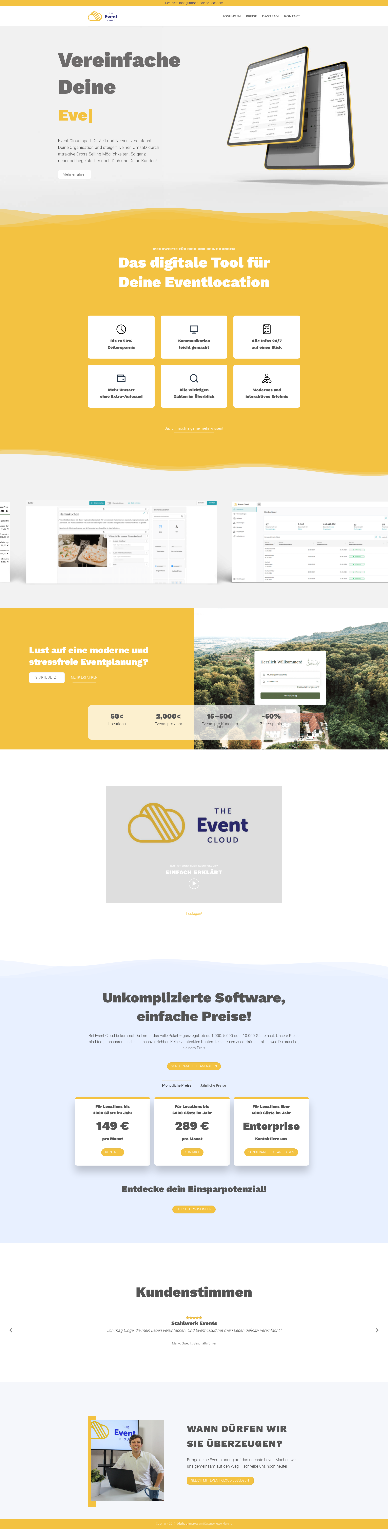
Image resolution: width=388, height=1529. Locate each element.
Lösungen (232, 16)
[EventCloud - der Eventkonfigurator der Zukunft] (102, 16)
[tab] (177, 1085)
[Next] (375, 542)
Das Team (270, 16)
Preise (251, 16)
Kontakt (292, 16)
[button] (194, 883)
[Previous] (13, 542)
